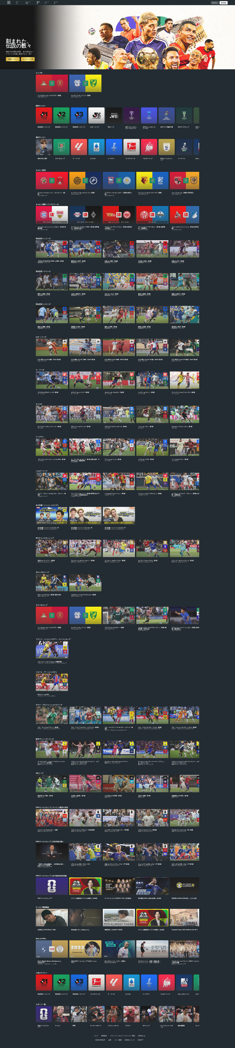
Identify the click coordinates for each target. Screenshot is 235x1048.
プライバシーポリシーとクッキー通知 (122, 1036)
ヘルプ (96, 1036)
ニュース (47, 2)
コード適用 (118, 1040)
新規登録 (223, 3)
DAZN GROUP (100, 1040)
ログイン (214, 3)
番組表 (38, 2)
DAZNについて (130, 1040)
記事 (109, 1040)
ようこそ (56, 2)
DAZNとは (141, 1036)
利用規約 (104, 1036)
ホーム (17, 2)
